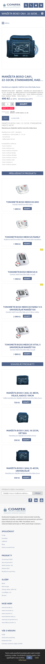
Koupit (23, 104)
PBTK (3, 583)
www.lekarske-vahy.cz (8, 616)
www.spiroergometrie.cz (10, 619)
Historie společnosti (8, 547)
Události (4, 541)
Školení (4, 595)
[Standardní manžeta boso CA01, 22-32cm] (22, 48)
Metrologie (5, 586)
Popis (5, 118)
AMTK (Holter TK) (7, 565)
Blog (3, 544)
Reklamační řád (6, 640)
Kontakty (5, 538)
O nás (3, 535)
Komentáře (15, 118)
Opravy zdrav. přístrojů (9, 589)
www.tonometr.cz (7, 610)
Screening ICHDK (7, 559)
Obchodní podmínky (8, 637)
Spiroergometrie (7, 562)
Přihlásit (37, 493)
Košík (3, 634)
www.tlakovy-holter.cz (9, 622)
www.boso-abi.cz (7, 607)
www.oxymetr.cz (7, 613)
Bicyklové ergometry (8, 571)
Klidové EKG (6, 568)
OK (29, 658)
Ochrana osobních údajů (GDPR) (12, 643)
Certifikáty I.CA (6, 592)
